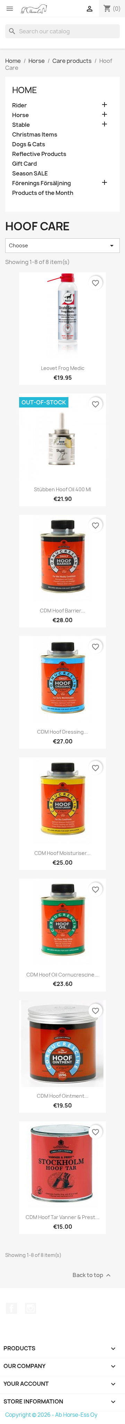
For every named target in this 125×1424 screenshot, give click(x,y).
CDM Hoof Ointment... (63, 1096)
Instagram (30, 1308)
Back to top (92, 1275)
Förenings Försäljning (41, 183)
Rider (19, 105)
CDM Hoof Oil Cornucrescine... (62, 974)
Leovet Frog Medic (62, 368)
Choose (62, 245)
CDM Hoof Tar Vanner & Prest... (62, 1217)
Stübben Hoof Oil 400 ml (62, 489)
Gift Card (24, 163)
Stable (21, 125)
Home (24, 90)
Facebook (11, 1308)
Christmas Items (34, 134)
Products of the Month (42, 193)
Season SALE (30, 173)
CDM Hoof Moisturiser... (62, 853)
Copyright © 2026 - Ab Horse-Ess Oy (51, 1414)
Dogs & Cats (28, 144)
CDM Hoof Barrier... (62, 610)
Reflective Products (39, 154)
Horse (20, 115)
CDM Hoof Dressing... (62, 732)
